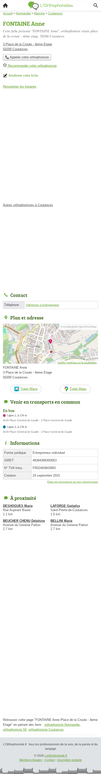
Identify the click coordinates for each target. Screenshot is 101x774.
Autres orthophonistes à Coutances (28, 205)
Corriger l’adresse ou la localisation (77, 362)
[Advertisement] (50, 147)
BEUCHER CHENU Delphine (24, 521)
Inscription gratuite (69, 760)
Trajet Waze (29, 389)
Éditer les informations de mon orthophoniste (72, 482)
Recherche (95, 5)
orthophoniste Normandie (62, 725)
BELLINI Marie (61, 521)
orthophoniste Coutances (46, 729)
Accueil (5, 5)
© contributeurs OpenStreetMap (79, 326)
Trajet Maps (78, 389)
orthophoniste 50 (14, 729)
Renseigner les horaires (19, 86)
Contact (50, 760)
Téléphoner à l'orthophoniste (42, 305)
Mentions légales (30, 760)
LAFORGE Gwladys (65, 506)
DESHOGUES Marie (18, 506)
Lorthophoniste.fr (56, 755)
